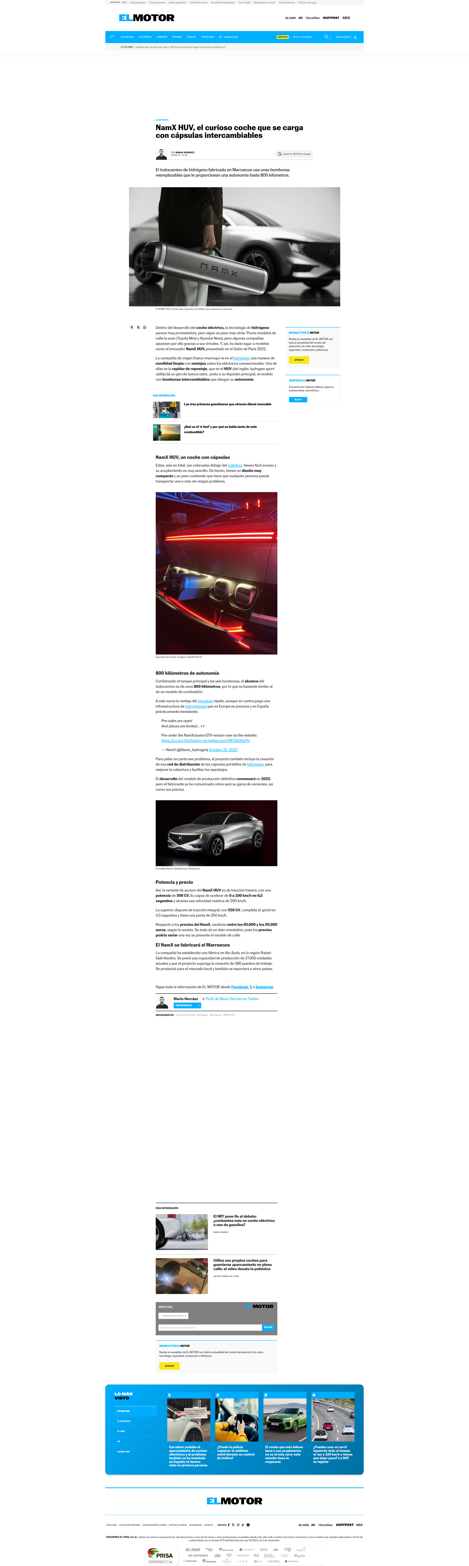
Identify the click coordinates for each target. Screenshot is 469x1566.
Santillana (227, 1550)
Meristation (291, 1561)
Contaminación (138, 2)
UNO (218, 1555)
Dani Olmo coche (199, 2)
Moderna (208, 1561)
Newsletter (231, 37)
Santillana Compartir (247, 1550)
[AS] (301, 18)
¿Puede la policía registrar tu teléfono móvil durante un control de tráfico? (235, 1452)
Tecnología (207, 37)
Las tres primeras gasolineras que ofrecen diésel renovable (228, 404)
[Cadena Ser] (346, 18)
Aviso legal (111, 1525)
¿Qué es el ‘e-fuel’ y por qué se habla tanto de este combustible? (220, 429)
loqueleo (273, 1561)
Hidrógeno (202, 1015)
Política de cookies (178, 1525)
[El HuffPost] (331, 18)
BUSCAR (298, 399)
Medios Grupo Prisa (160, 1562)
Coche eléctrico (287, 2)
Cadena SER (262, 1550)
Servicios (283, 37)
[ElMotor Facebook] (229, 1525)
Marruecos (215, 1015)
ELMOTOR (123, 1411)
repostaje (205, 701)
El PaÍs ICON (242, 1561)
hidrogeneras (195, 706)
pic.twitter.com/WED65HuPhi (226, 740)
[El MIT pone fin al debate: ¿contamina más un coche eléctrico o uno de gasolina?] (182, 1232)
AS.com (274, 1550)
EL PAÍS (121, 1431)
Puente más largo (307, 2)
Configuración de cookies (154, 1525)
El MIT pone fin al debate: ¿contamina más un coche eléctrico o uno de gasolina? (244, 1220)
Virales (191, 37)
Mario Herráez (185, 152)
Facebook (239, 987)
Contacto (208, 1525)
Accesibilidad (195, 1525)
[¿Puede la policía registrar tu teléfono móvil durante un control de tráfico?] (236, 1440)
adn (286, 1550)
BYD (124, 2)
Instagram (264, 987)
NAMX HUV (229, 1015)
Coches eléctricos (185, 1015)
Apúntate (169, 1366)
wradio (228, 1555)
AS (118, 1441)
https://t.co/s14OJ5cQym (181, 740)
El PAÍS (192, 1550)
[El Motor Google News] (248, 1525)
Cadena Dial (256, 1555)
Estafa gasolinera (178, 2)
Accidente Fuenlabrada (223, 2)
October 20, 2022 (223, 749)
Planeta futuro (283, 1555)
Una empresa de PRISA (160, 1553)
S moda (257, 1561)
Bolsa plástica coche (265, 2)
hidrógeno (241, 358)
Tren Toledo (244, 2)
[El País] (290, 18)
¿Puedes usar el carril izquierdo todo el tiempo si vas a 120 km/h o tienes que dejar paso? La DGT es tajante (333, 1454)
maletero (235, 465)
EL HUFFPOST (124, 1421)
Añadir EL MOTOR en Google (296, 154)
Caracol (299, 1550)
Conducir (162, 37)
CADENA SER (123, 1451)
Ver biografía (184, 1005)
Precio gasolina (157, 2)
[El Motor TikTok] (243, 1525)
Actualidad (127, 37)
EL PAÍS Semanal (270, 1555)
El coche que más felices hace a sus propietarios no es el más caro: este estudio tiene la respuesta (284, 1454)
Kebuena (296, 1555)
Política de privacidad (129, 1525)
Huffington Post (197, 1555)
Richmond (190, 1561)
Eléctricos (145, 37)
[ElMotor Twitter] (233, 1525)
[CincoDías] (313, 18)
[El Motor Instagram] (238, 1525)
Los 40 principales (210, 1550)
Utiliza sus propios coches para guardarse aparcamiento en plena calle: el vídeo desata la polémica (242, 1264)
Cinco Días (242, 1555)
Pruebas (177, 37)
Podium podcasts (226, 1561)
